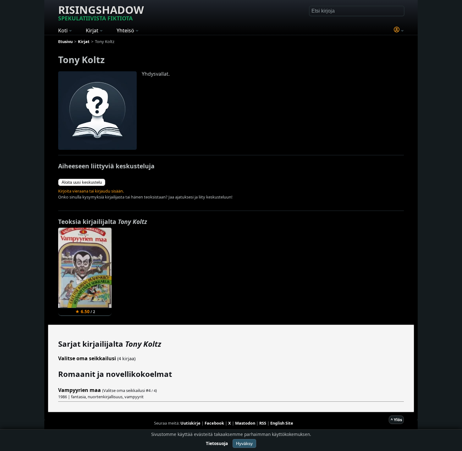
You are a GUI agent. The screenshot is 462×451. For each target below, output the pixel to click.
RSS (262, 423)
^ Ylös (396, 419)
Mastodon (245, 423)
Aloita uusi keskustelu (82, 182)
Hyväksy (244, 443)
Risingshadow (101, 12)
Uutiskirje (190, 423)
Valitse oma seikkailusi (87, 358)
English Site (281, 423)
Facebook (214, 423)
